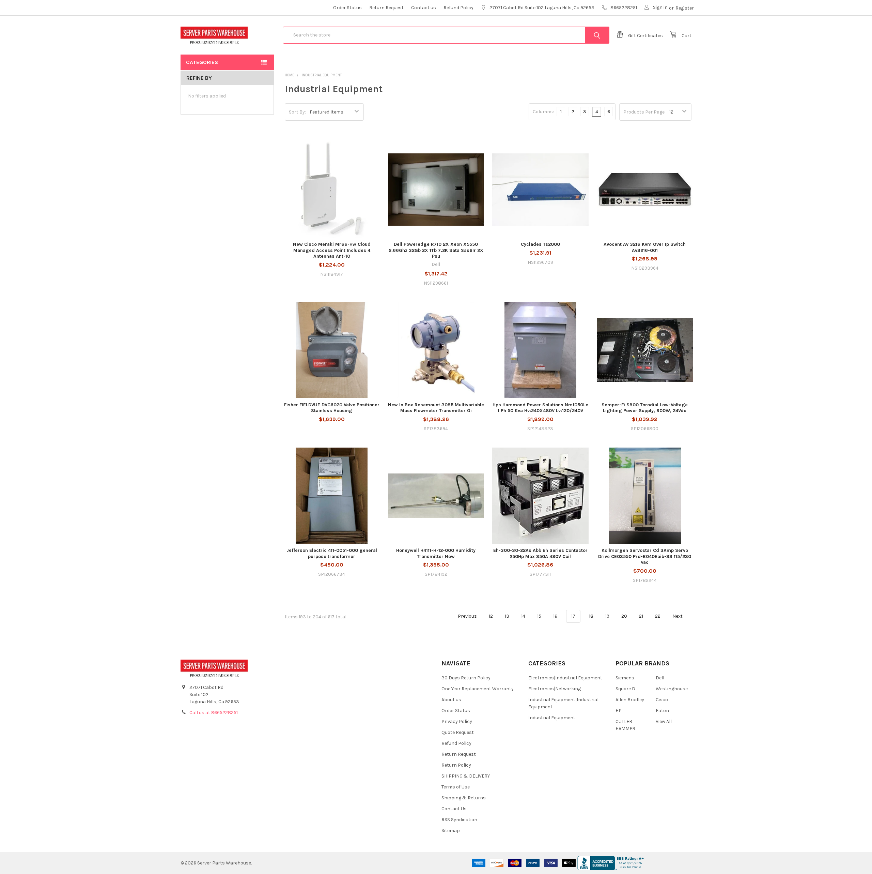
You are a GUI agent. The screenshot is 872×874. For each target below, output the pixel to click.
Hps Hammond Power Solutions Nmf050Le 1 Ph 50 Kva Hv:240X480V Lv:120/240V (540, 408)
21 (641, 616)
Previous (467, 616)
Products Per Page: (644, 112)
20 (624, 616)
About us (451, 700)
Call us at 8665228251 (213, 712)
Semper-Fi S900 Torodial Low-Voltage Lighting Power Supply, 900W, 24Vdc (645, 408)
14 (523, 616)
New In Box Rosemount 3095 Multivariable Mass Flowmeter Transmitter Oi (436, 408)
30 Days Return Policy (465, 678)
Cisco (662, 700)
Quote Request (457, 732)
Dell (660, 678)
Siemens (625, 678)
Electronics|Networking (554, 689)
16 (555, 616)
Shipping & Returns (463, 798)
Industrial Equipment (551, 718)
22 (657, 616)
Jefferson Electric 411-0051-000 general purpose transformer (331, 553)
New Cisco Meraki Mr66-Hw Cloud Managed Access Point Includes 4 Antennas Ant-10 (332, 250)
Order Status (347, 8)
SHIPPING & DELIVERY (465, 776)
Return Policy (456, 765)
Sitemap (450, 830)
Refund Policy (458, 8)
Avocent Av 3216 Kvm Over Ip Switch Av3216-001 (645, 247)
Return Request (386, 8)
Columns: (543, 112)
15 (539, 616)
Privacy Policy (456, 721)
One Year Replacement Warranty (477, 689)
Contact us (423, 8)
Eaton (662, 710)
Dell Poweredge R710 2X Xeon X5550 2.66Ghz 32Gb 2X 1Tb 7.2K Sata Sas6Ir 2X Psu (436, 250)
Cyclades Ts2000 (540, 244)
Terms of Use (455, 787)
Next (678, 616)
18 (591, 616)
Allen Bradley (630, 700)
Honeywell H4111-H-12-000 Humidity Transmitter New (436, 553)
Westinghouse (672, 689)
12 (491, 616)
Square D (625, 689)
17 (573, 616)
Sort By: (297, 112)
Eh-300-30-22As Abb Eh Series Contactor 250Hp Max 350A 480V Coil (540, 553)
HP (619, 710)
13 (507, 616)
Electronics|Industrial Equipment (565, 678)
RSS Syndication (459, 820)
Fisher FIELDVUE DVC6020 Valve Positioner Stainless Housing (331, 408)
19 (607, 616)
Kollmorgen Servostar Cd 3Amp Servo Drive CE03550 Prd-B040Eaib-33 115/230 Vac (644, 556)
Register (684, 8)
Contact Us (454, 809)
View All (664, 721)
